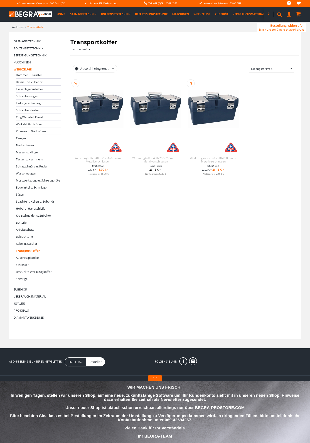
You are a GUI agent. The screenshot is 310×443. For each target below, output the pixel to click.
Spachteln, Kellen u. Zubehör (35, 201)
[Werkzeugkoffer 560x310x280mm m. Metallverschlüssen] (213, 108)
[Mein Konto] (289, 13)
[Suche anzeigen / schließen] (279, 13)
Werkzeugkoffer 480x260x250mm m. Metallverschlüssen (155, 159)
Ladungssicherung (28, 103)
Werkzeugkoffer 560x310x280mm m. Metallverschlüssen (213, 159)
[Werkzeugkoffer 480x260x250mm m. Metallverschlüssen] (155, 108)
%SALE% (19, 303)
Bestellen (96, 362)
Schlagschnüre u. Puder (31, 166)
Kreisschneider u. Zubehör (33, 215)
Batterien (22, 222)
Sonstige (21, 279)
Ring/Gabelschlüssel (29, 117)
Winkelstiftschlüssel (29, 124)
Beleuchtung (24, 237)
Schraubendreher (27, 110)
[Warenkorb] (298, 14)
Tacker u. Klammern (29, 159)
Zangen (21, 138)
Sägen (20, 194)
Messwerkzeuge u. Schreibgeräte (38, 180)
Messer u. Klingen (27, 152)
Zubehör (20, 289)
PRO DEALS (21, 310)
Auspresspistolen (27, 258)
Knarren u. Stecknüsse (31, 131)
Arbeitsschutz (25, 230)
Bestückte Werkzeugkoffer (34, 272)
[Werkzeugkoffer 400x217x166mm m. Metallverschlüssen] (98, 108)
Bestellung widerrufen (287, 26)
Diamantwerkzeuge (29, 317)
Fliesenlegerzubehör (29, 89)
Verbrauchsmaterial (30, 296)
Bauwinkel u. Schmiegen (32, 187)
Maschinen (22, 62)
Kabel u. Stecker (26, 244)
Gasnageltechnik (27, 41)
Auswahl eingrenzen (95, 68)
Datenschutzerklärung (290, 29)
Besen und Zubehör (29, 82)
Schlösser (22, 265)
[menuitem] (286, 3)
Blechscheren (25, 145)
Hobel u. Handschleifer (31, 208)
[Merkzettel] (299, 3)
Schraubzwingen (27, 96)
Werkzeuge (23, 69)
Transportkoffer (28, 251)
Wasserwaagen (26, 173)
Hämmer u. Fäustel (29, 75)
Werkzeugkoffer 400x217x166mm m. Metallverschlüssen (98, 159)
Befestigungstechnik (30, 55)
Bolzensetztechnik (28, 48)
